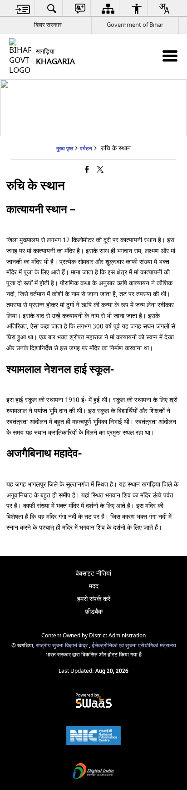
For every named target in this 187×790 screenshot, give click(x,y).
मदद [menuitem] (93, 586)
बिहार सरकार (48, 24)
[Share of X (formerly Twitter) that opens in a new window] (100, 170)
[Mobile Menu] (170, 56)
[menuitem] (22, 8)
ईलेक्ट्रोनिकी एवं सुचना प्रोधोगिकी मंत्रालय (134, 646)
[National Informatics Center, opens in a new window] (93, 736)
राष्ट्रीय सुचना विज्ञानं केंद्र (62, 646)
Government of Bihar (135, 24)
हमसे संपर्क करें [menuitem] (93, 599)
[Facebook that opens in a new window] (87, 170)
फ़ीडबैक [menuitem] (94, 611)
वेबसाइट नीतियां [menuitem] (93, 573)
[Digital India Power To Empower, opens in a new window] (93, 772)
